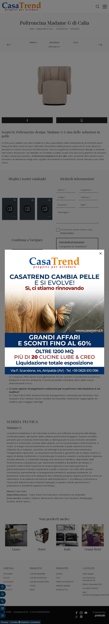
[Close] (100, 253)
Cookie (14, 622)
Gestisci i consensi (30, 622)
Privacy (4, 622)
